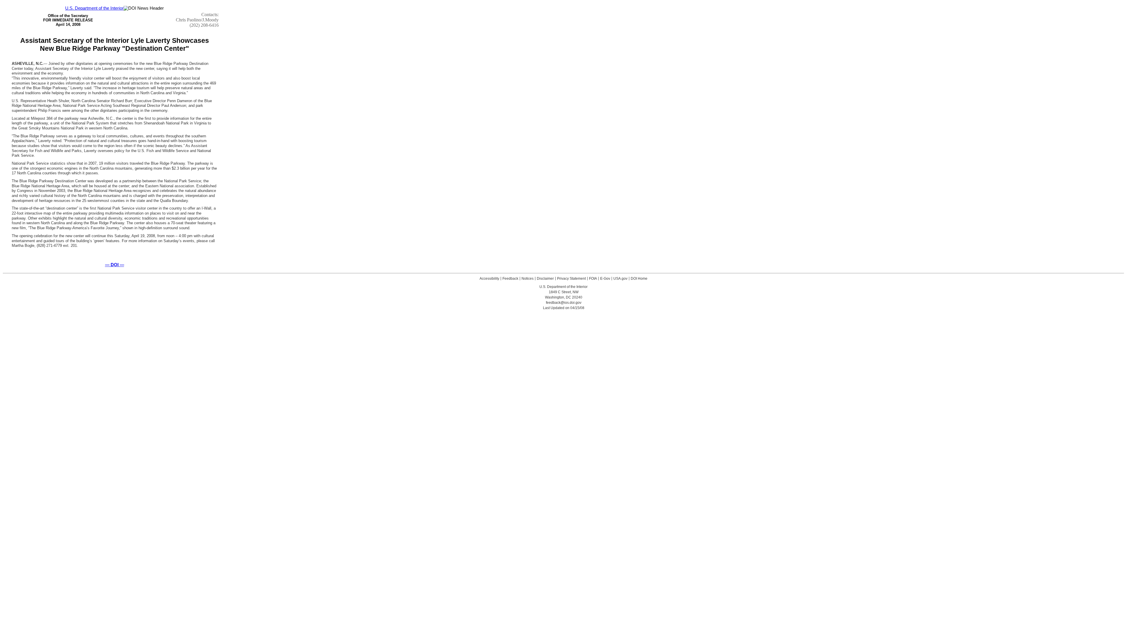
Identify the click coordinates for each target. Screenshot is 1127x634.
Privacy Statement (571, 278)
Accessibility (489, 278)
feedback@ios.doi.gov (563, 303)
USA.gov (620, 278)
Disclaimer (545, 278)
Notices (528, 278)
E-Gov (605, 278)
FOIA (593, 278)
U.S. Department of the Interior (94, 8)
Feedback (510, 278)
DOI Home (639, 278)
